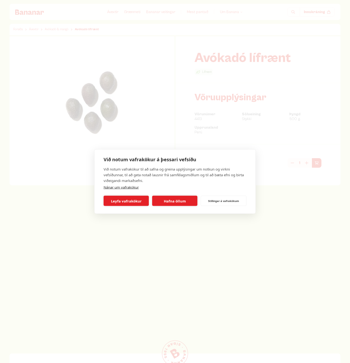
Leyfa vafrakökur (126, 200)
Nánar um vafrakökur (121, 187)
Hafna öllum (175, 200)
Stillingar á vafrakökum (223, 200)
